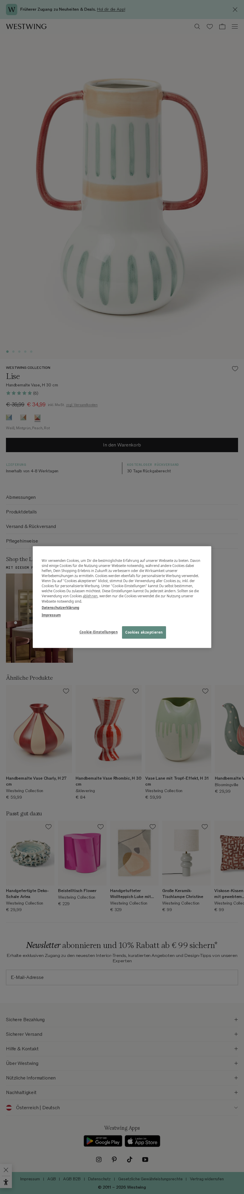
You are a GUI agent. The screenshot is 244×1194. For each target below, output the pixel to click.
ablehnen (90, 596)
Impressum (51, 615)
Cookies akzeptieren (144, 632)
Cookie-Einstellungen (98, 632)
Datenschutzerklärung (60, 607)
